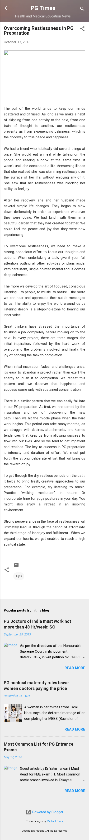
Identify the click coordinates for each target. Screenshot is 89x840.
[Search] (82, 9)
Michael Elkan (55, 821)
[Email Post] (16, 566)
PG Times (43, 8)
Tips (18, 576)
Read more (75, 668)
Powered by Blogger (47, 812)
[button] (82, 29)
